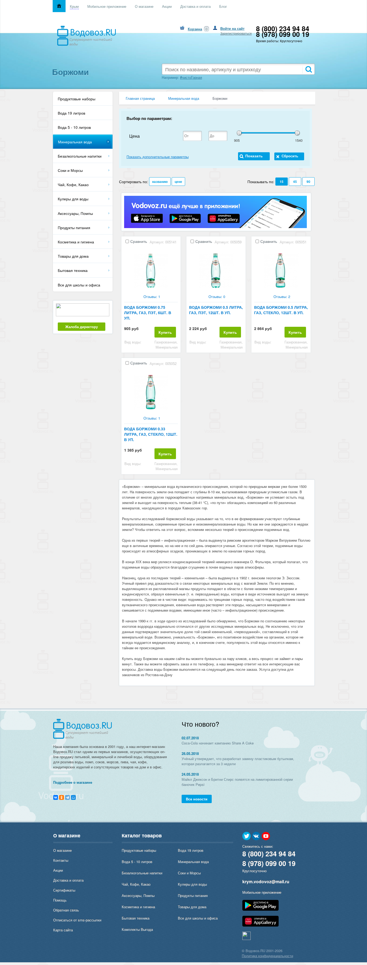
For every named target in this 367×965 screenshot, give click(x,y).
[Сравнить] (127, 241)
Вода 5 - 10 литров (74, 127)
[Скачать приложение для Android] (260, 909)
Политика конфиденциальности (267, 955)
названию (160, 181)
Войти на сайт (232, 28)
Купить (165, 332)
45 (295, 181)
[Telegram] (67, 797)
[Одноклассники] (61, 797)
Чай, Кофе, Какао (73, 184)
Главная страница (140, 98)
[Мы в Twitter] (246, 836)
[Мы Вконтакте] (256, 836)
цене (178, 181)
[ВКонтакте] (55, 797)
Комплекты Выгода (137, 929)
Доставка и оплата (68, 880)
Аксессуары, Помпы (75, 213)
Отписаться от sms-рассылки (77, 920)
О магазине (62, 850)
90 (308, 181)
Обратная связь (66, 910)
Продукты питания (74, 227)
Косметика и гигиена (76, 241)
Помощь (60, 900)
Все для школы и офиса (79, 285)
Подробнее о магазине (72, 782)
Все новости (196, 798)
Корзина (195, 28)
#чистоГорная (191, 77)
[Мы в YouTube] (266, 836)
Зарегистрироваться (236, 33)
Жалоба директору (81, 326)
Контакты (60, 860)
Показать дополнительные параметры (158, 156)
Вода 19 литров (71, 113)
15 (281, 181)
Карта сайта (63, 929)
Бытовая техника (73, 270)
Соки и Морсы (70, 170)
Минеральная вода (75, 141)
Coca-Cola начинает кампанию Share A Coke (218, 743)
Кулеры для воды (73, 198)
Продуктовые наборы (76, 98)
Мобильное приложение (261, 892)
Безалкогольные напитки (80, 156)
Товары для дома (73, 256)
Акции (58, 870)
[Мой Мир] (73, 797)
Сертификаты (64, 890)
